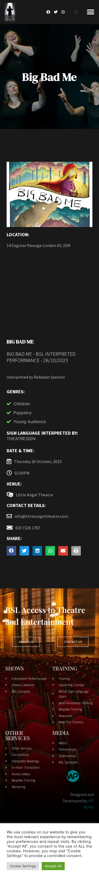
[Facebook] (48, 12)
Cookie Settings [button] (23, 866)
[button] (76, 12)
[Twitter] (55, 12)
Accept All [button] (53, 866)
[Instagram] (63, 12)
